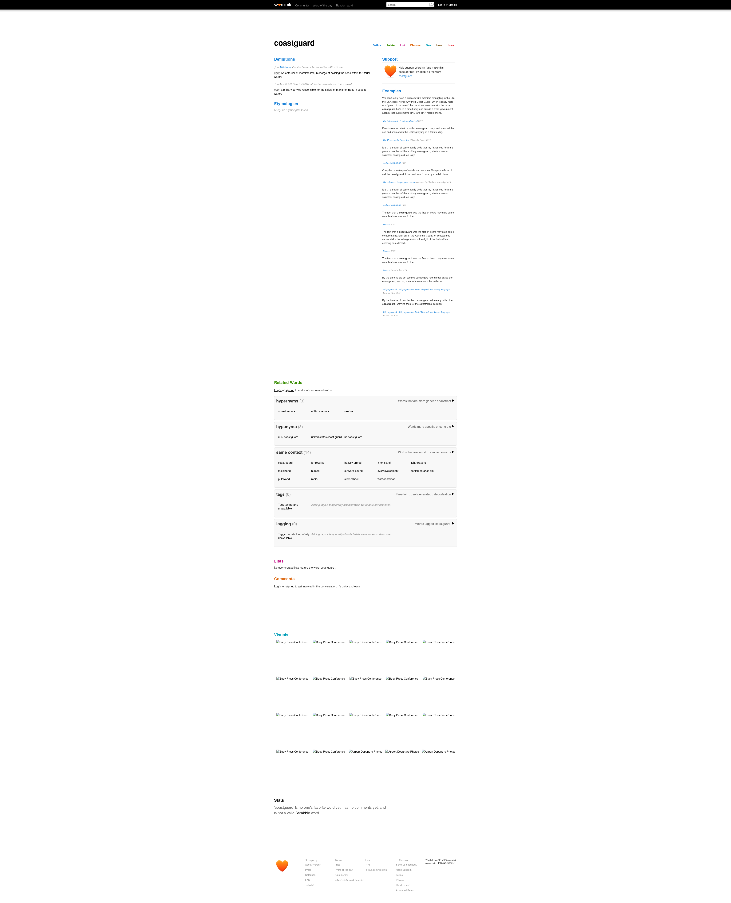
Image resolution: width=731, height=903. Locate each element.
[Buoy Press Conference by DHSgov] (292, 641)
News (338, 860)
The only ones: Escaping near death (399, 182)
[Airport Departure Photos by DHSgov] (365, 751)
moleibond (284, 471)
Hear (439, 45)
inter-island (384, 462)
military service (320, 411)
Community (302, 5)
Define (377, 45)
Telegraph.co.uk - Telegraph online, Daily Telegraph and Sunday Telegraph (416, 289)
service (348, 411)
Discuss (415, 45)
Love (451, 45)
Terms (399, 875)
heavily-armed (353, 462)
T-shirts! (309, 885)
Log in (278, 390)
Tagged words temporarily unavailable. (294, 536)
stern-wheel (351, 479)
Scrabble (302, 812)
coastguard (405, 76)
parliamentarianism (422, 471)
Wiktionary (285, 67)
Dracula (386, 224)
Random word (344, 5)
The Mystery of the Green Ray (396, 140)
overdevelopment (387, 471)
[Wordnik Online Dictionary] (282, 4)
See (428, 45)
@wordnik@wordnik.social (349, 880)
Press (308, 869)
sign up (290, 390)
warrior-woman (386, 479)
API (368, 864)
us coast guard (353, 437)
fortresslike (317, 462)
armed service (286, 411)
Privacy (400, 880)
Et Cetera (402, 860)
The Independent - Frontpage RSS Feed (400, 120)
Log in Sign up (447, 4)
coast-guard (285, 462)
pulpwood (284, 479)
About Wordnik (313, 864)
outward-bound (353, 471)
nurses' (315, 471)
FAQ (307, 880)
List (402, 45)
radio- (314, 479)
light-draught (418, 462)
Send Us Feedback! (406, 864)
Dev (368, 860)
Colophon (310, 875)
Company (311, 860)
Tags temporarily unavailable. (288, 506)
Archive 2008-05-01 (392, 163)
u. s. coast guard (288, 437)
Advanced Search (405, 890)
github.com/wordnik (376, 869)
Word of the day (322, 5)
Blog (337, 864)
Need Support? (404, 869)
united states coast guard (326, 437)
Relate (390, 45)
